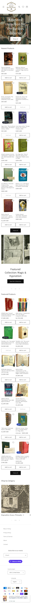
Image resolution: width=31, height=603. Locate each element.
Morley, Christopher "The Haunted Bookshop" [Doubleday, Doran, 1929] (7, 98)
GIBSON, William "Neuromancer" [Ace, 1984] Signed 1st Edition (7, 400)
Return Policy (7, 529)
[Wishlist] (23, 7)
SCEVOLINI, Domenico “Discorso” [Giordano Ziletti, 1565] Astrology (8, 371)
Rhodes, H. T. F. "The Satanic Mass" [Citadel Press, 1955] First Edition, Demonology (22, 185)
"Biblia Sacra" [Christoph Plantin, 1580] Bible (7, 429)
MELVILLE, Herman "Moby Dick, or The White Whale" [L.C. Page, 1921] (22, 429)
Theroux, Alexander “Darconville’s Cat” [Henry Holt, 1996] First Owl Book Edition (7, 69)
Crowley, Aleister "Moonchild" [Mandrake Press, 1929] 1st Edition (21, 216)
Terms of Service (7, 536)
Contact (5, 544)
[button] (3, 7)
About (5, 540)
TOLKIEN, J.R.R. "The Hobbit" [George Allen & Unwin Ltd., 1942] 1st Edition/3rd (8, 343)
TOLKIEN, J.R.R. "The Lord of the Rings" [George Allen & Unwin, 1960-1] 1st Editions (22, 343)
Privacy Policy (7, 532)
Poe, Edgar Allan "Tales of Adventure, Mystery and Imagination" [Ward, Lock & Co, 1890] (22, 156)
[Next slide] (19, 289)
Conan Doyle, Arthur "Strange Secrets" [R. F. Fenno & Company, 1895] (23, 127)
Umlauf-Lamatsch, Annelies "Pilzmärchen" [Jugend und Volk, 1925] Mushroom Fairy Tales (7, 156)
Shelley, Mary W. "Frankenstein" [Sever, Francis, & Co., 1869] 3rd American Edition (7, 216)
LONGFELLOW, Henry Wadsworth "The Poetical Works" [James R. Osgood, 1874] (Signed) (7, 458)
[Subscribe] (25, 555)
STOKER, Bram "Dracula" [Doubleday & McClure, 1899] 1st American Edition (8, 315)
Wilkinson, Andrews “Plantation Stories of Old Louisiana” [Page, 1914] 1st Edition (22, 69)
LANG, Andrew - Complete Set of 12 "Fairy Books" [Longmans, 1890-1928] (23, 315)
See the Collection (15, 281)
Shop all (15, 39)
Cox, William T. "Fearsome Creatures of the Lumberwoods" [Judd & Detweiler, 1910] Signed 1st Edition (7, 186)
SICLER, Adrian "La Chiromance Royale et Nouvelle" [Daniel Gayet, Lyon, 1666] (21, 400)
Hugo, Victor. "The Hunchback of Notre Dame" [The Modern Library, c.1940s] (8, 127)
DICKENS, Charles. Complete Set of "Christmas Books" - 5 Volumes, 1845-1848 (22, 458)
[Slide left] (12, 520)
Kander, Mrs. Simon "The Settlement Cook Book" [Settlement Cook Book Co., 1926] (22, 98)
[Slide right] (19, 520)
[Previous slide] (12, 289)
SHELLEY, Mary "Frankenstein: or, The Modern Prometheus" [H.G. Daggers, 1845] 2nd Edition (22, 371)
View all (15, 230)
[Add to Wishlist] (13, 54)
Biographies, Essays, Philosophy (11, 515)
